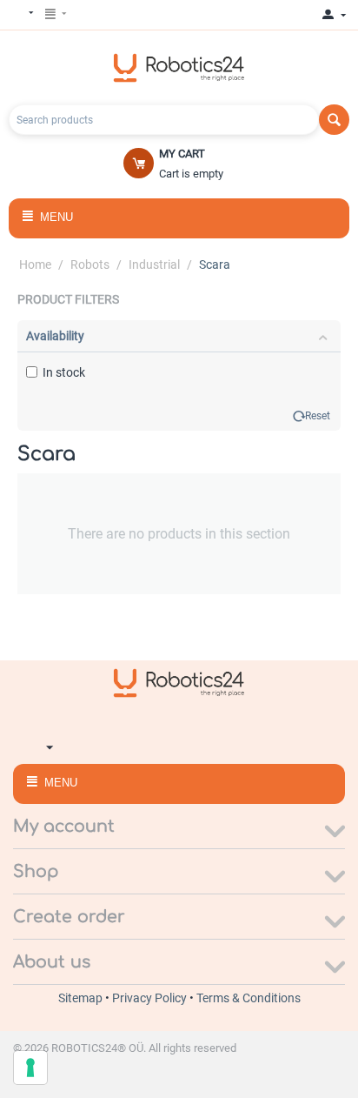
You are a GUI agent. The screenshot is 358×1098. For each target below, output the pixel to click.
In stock (64, 372)
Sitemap (81, 998)
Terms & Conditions (248, 998)
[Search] (334, 119)
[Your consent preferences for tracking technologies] (30, 1067)
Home (35, 264)
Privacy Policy (150, 998)
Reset (317, 416)
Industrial (154, 264)
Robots (89, 264)
